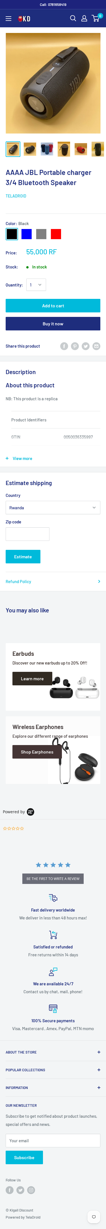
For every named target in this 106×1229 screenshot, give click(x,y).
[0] (95, 18)
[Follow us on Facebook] (10, 1190)
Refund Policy (18, 581)
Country (13, 495)
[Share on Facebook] (64, 346)
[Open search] (73, 18)
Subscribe (24, 1157)
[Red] (56, 234)
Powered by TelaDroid (23, 1217)
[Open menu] (8, 18)
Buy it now (53, 323)
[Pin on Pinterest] (75, 346)
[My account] (84, 18)
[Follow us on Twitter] (20, 1190)
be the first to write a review (53, 878)
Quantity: (14, 284)
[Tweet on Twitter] (86, 346)
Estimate (23, 556)
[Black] (12, 234)
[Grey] (41, 234)
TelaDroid (16, 196)
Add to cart (53, 305)
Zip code (13, 521)
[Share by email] (96, 346)
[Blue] (26, 234)
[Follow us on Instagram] (31, 1190)
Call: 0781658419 (53, 4)
